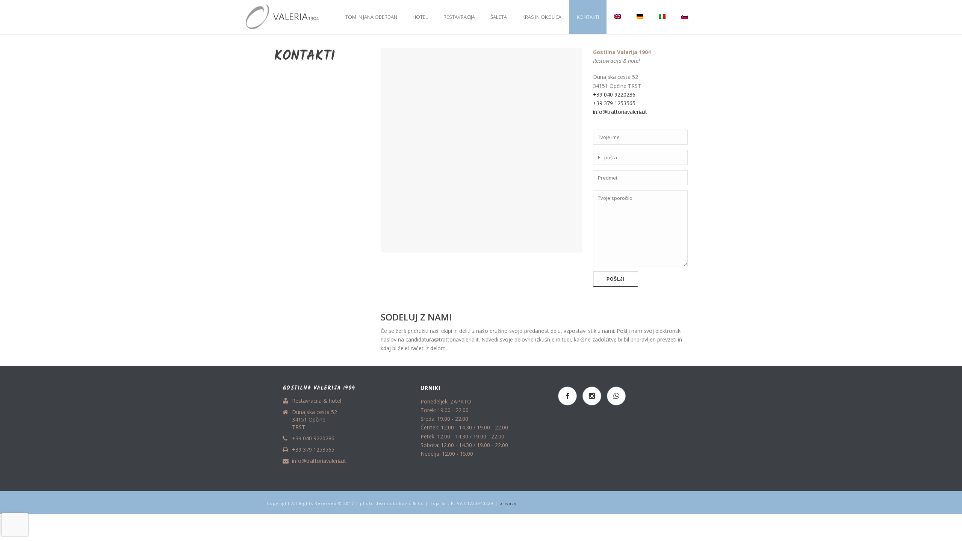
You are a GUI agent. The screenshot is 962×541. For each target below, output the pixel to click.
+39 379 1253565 (615, 103)
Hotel (420, 17)
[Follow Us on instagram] (591, 396)
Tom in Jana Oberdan (371, 17)
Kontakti (588, 17)
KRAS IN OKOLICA (541, 17)
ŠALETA (498, 17)
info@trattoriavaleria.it (620, 111)
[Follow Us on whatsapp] (616, 396)
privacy (508, 503)
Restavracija (459, 17)
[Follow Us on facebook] (567, 396)
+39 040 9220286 (614, 94)
